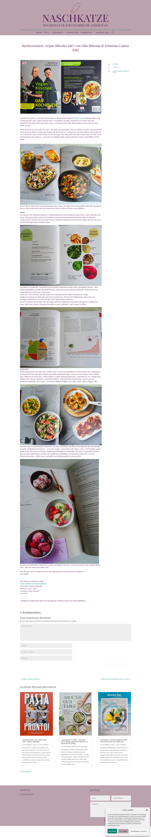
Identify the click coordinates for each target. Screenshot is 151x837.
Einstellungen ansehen (139, 831)
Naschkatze (28, 745)
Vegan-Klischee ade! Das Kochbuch (33, 584)
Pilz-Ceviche (80, 118)
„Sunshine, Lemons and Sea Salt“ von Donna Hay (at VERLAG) (114, 740)
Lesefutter (115, 64)
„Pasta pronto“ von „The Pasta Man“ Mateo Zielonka (34, 740)
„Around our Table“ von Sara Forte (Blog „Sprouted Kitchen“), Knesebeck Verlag (74, 741)
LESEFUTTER (72, 33)
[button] (147, 810)
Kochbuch (125, 71)
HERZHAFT (58, 33)
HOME (39, 33)
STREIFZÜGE (86, 33)
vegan (114, 72)
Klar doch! (112, 831)
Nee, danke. (123, 831)
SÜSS (46, 33)
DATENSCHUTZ (26, 794)
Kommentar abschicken (118, 664)
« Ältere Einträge (25, 772)
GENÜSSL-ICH (102, 33)
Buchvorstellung (117, 71)
